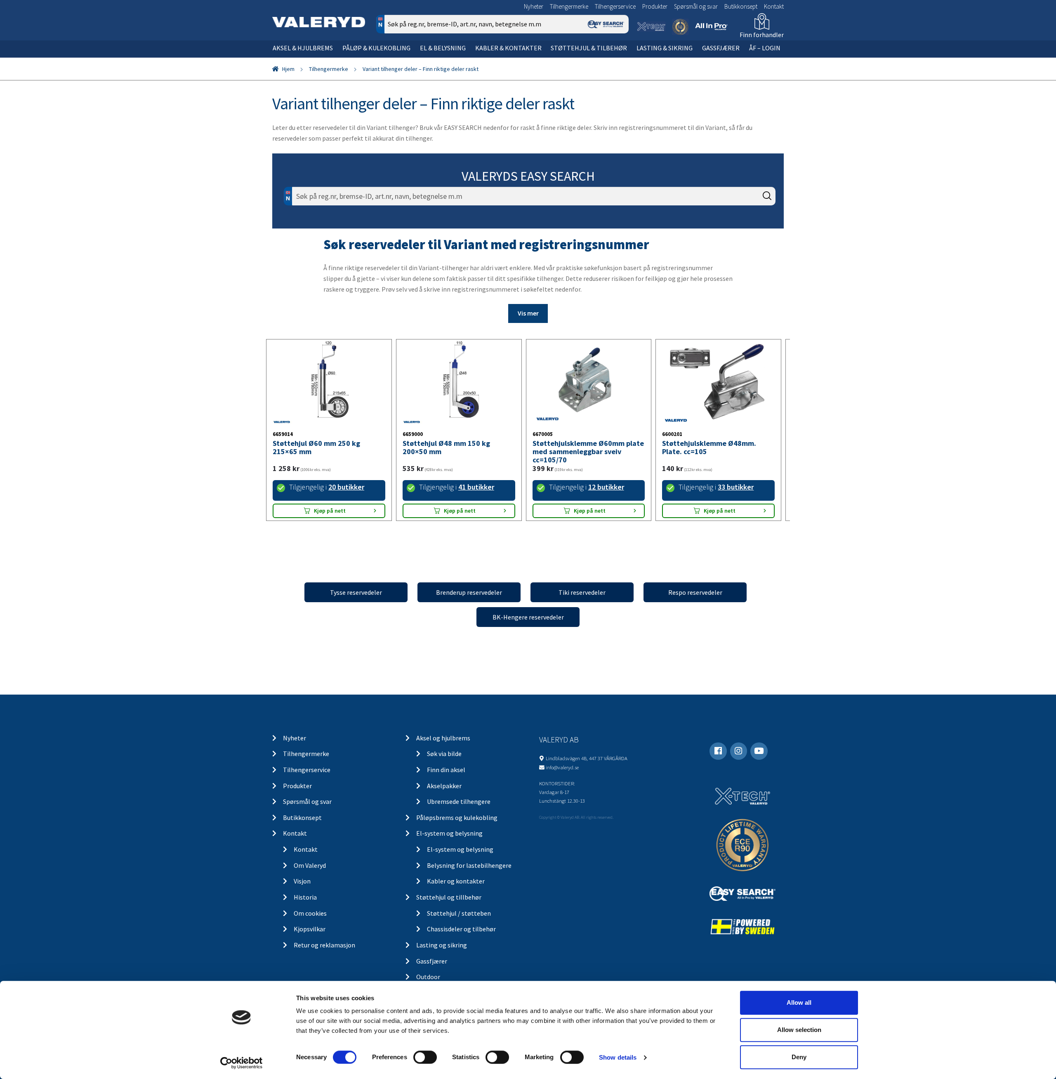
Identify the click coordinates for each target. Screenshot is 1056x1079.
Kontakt (774, 6)
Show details (617, 1057)
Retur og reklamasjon (324, 945)
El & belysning (443, 48)
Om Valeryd (310, 865)
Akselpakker (444, 786)
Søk (616, 59)
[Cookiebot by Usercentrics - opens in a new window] (241, 1063)
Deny (799, 1056)
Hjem (288, 69)
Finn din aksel (446, 770)
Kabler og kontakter (456, 881)
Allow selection (799, 1029)
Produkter (654, 6)
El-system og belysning (449, 833)
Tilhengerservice (615, 6)
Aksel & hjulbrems (303, 48)
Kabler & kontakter (508, 48)
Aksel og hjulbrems (443, 738)
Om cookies (310, 913)
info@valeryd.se (562, 767)
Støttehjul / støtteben (459, 913)
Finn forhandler (762, 35)
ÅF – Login (764, 48)
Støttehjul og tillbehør (448, 897)
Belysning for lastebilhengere (469, 865)
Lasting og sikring (441, 945)
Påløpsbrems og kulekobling (456, 817)
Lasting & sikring (664, 48)
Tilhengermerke (569, 6)
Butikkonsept (740, 6)
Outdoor (428, 977)
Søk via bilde (444, 753)
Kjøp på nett (330, 510)
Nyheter (533, 6)
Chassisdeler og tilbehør (461, 929)
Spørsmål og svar (696, 6)
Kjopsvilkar (309, 929)
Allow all (799, 1002)
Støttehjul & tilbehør (589, 48)
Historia (305, 897)
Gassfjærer (721, 48)
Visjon (302, 881)
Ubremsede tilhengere (458, 801)
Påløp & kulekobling (376, 48)
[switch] (425, 1057)
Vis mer (528, 313)
